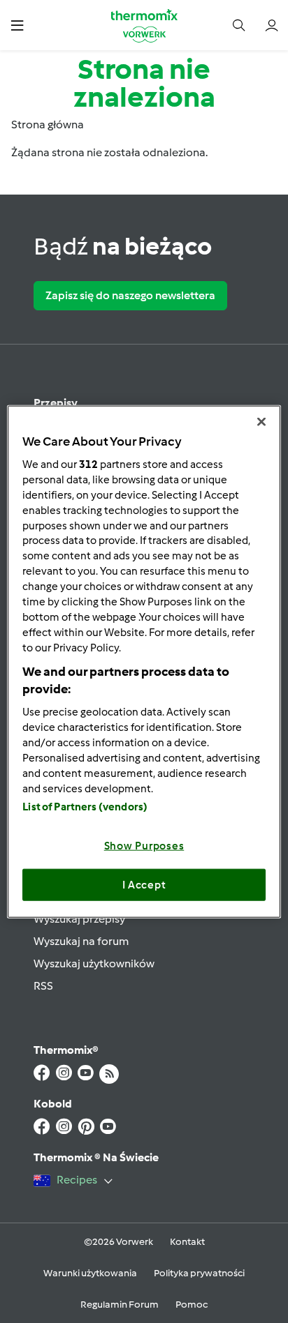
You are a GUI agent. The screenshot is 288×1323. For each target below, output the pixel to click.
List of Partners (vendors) (84, 807)
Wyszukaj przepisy (79, 918)
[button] (17, 24)
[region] (143, 661)
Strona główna (47, 124)
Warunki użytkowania (90, 1273)
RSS (43, 985)
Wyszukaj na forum (81, 941)
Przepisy (56, 402)
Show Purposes (144, 846)
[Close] (261, 421)
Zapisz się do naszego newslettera (130, 295)
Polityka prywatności (199, 1273)
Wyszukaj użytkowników (94, 963)
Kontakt (187, 1242)
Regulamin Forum (119, 1304)
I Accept (144, 884)
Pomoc (191, 1304)
